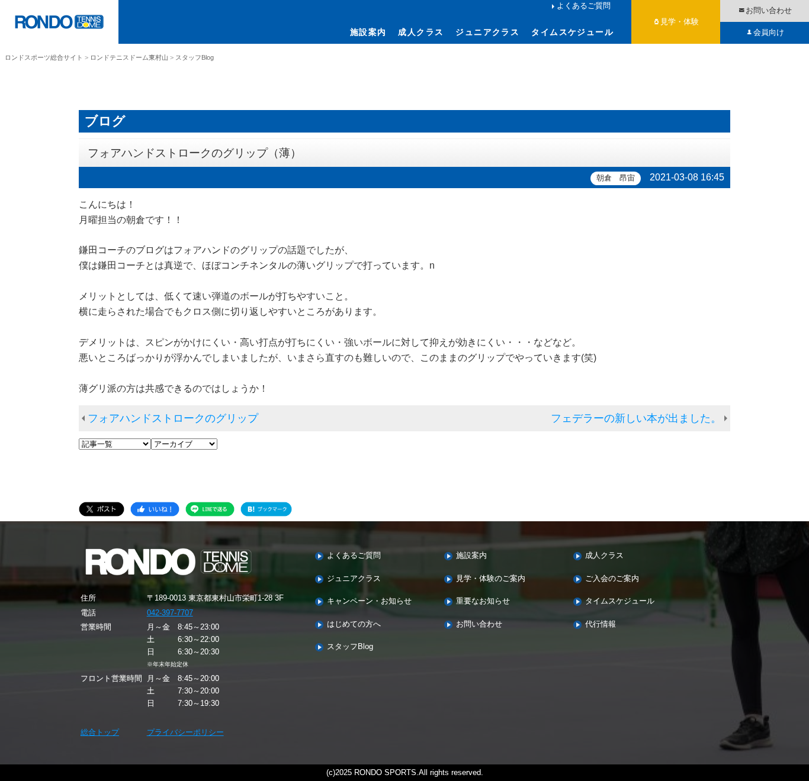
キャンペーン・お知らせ (369, 601)
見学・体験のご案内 (490, 579)
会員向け (768, 32)
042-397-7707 (170, 612)
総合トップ (100, 732)
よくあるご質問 (584, 5)
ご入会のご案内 (612, 579)
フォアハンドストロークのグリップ (173, 418)
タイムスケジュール (572, 32)
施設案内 (368, 32)
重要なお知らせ (483, 601)
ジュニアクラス (487, 32)
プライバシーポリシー (185, 732)
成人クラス (421, 32)
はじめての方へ (354, 624)
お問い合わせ (769, 10)
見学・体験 (679, 21)
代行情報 (600, 624)
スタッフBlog (350, 647)
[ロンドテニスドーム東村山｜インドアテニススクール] (59, 22)
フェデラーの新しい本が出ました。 (636, 418)
